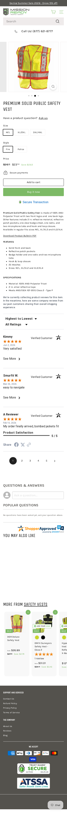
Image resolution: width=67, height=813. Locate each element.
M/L (8, 132)
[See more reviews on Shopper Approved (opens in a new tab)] (29, 445)
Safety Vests (35, 604)
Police (21, 149)
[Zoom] (53, 86)
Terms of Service (11, 712)
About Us (7, 726)
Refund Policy (10, 703)
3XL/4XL (37, 132)
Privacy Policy (10, 708)
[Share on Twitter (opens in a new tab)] (22, 445)
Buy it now (33, 191)
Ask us (43, 118)
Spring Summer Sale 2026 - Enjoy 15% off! (33, 3)
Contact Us (8, 699)
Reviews (7, 731)
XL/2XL (21, 132)
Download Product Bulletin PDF (19, 235)
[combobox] (33, 21)
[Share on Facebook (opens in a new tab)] (16, 445)
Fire (8, 149)
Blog (5, 735)
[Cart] (53, 11)
